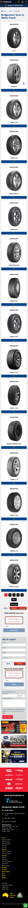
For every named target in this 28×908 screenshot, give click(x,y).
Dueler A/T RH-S (14, 408)
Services (4, 855)
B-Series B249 (14, 229)
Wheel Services (6, 865)
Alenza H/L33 (14, 158)
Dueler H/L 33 (14, 479)
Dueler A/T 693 (14, 336)
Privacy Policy (9, 711)
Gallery (4, 878)
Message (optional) (7, 698)
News (3, 876)
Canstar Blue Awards (7, 885)
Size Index (4, 883)
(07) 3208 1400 (10, 818)
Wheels (4, 849)
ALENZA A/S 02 (14, 122)
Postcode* (5, 658)
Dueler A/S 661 (14, 301)
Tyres (3, 838)
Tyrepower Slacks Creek (15, 5)
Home (4, 11)
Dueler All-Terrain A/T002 (14, 444)
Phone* (4, 648)
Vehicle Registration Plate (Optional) (8, 692)
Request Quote (7, 717)
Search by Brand (6, 843)
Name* (4, 643)
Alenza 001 (14, 86)
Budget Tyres (5, 887)
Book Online (6, 871)
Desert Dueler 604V (14, 265)
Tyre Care (4, 845)
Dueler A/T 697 (14, 372)
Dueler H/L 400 (14, 515)
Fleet (3, 873)
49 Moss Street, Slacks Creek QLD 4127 (15, 814)
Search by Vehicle (6, 840)
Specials (4, 867)
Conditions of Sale (20, 904)
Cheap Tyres (5, 889)
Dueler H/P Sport (14, 586)
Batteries (4, 857)
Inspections (4, 859)
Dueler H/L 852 (14, 551)
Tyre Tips (4, 847)
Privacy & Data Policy (10, 904)
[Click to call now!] (18, 2)
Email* (4, 653)
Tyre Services (5, 863)
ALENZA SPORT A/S (14, 193)
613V (14, 51)
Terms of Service (20, 711)
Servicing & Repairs (7, 861)
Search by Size (6, 842)
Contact (4, 869)
